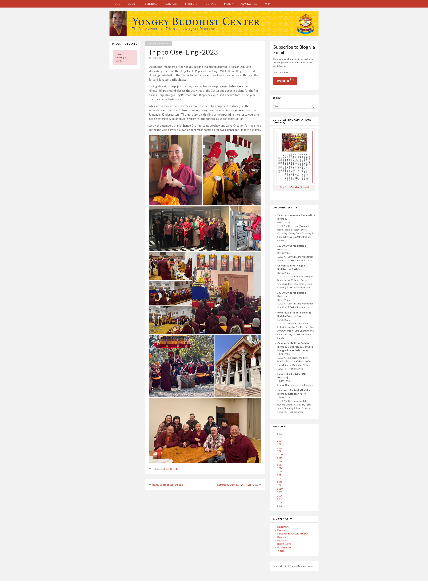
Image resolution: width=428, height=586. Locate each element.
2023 (280, 444)
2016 (280, 468)
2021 (280, 451)
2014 (280, 475)
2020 (280, 454)
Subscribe (283, 81)
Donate (211, 4)
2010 (280, 488)
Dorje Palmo (283, 526)
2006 (280, 502)
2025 (280, 437)
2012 (280, 482)
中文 (267, 4)
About (132, 4)
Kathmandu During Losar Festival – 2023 (237, 484)
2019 (280, 458)
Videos (280, 550)
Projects (191, 4)
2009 (280, 492)
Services (171, 4)
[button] (175, 170)
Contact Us (249, 4)
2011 (280, 485)
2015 (280, 471)
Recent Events (158, 43)
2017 (280, 465)
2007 (280, 499)
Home (116, 4)
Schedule (151, 4)
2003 (280, 506)
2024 (280, 440)
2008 (280, 495)
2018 (280, 461)
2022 (280, 447)
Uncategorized (284, 547)
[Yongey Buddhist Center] (214, 23)
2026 (280, 434)
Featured (281, 530)
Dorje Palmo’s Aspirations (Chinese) (294, 187)
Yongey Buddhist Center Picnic (167, 484)
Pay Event (282, 540)
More (227, 4)
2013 (280, 478)
